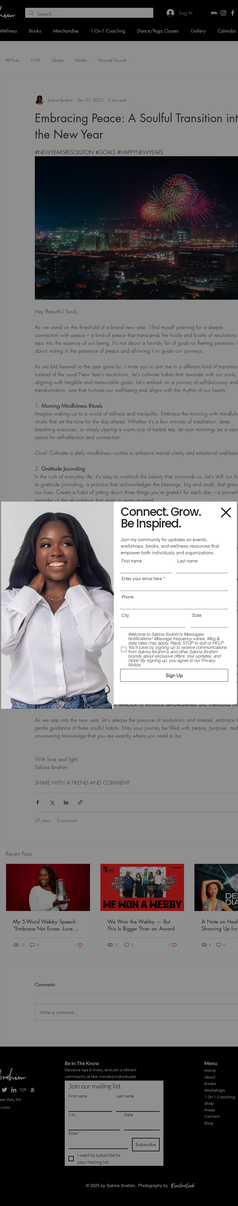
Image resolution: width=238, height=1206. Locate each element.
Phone (128, 597)
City (125, 615)
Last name (187, 561)
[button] (226, 512)
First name (132, 561)
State (196, 615)
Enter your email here (142, 578)
